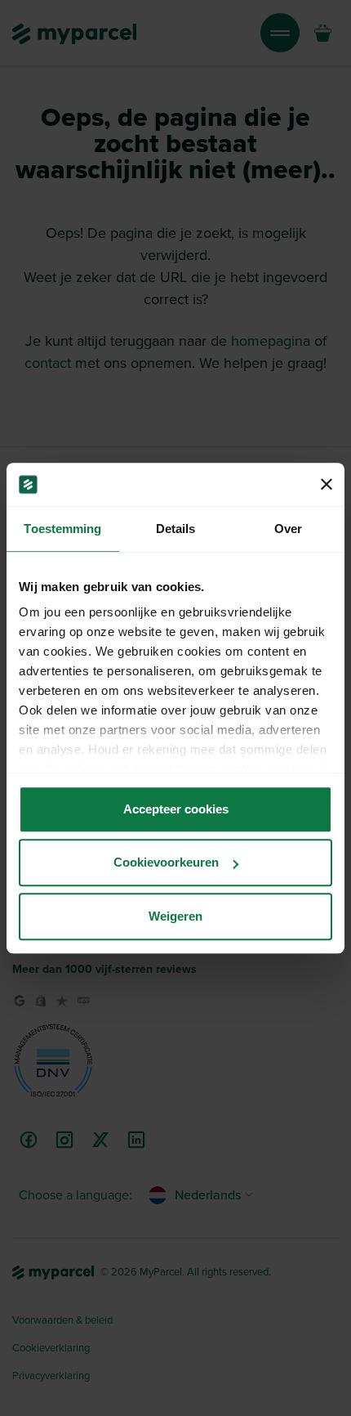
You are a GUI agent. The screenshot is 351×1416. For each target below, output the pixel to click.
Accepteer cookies (176, 809)
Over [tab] (288, 528)
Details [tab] (176, 528)
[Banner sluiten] (326, 485)
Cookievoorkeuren (166, 862)
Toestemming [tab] (62, 528)
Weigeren (175, 916)
